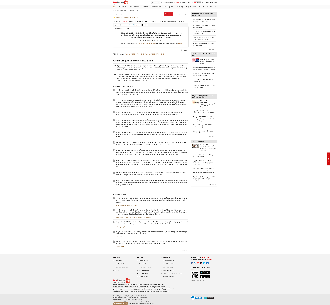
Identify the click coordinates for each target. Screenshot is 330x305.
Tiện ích (209, 7)
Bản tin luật (179, 7)
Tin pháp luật (168, 7)
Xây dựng (119, 236)
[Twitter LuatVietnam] (204, 263)
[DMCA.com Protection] (209, 298)
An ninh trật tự (120, 246)
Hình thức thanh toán (169, 264)
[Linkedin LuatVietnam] (207, 263)
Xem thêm (184, 190)
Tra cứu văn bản (134, 7)
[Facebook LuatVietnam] (192, 263)
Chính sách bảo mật (168, 270)
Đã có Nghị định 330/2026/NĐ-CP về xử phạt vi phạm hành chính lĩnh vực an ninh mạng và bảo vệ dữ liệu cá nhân (204, 170)
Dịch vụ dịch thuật (144, 270)
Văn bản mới (122, 7)
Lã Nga (185, 50)
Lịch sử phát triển (119, 264)
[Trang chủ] (114, 7)
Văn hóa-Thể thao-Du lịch (144, 217)
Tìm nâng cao (184, 14)
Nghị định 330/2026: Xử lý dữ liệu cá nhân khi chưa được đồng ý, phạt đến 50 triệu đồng (203, 162)
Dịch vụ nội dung (143, 273)
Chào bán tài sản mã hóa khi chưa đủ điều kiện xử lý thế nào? (208, 61)
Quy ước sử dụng (168, 267)
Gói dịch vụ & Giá (186, 2)
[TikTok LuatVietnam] (201, 263)
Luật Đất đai (139, 303)
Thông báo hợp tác (168, 276)
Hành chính (119, 205)
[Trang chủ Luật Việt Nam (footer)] (121, 282)
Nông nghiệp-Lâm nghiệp (130, 205)
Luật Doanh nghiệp (130, 303)
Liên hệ (117, 270)
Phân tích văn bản (144, 264)
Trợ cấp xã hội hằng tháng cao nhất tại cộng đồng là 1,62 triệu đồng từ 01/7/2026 (204, 178)
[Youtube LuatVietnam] (198, 263)
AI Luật (201, 7)
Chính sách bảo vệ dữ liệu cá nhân (172, 273)
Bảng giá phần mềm (168, 260)
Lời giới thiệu (118, 260)
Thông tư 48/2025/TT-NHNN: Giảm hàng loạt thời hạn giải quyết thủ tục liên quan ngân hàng (204, 119)
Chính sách (127, 227)
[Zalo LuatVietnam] (195, 263)
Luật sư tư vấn (191, 7)
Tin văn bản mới (156, 7)
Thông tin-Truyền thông (129, 217)
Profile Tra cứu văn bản (121, 267)
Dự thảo (145, 7)
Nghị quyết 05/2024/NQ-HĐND (135, 54)
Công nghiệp (119, 227)
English (199, 2)
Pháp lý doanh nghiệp (145, 267)
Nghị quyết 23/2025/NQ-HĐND (154, 54)
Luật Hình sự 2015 (149, 303)
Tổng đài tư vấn (143, 276)
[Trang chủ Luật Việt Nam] (120, 2)
